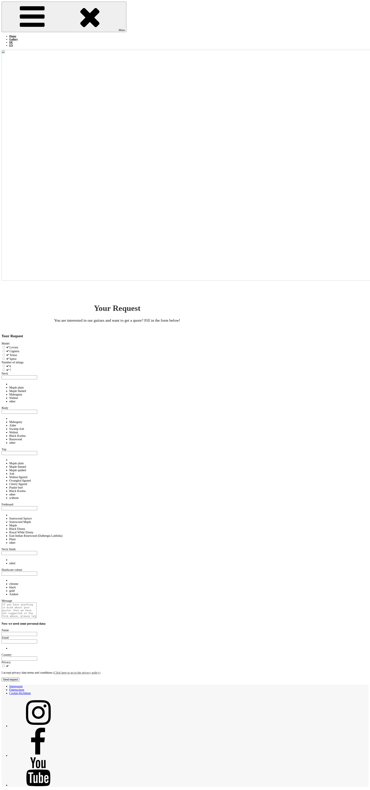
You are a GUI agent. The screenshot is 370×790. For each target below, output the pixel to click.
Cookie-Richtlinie (20, 693)
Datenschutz (16, 689)
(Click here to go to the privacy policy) (76, 672)
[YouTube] (38, 785)
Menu (122, 30)
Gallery (13, 39)
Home (12, 36)
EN (11, 45)
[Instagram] (38, 726)
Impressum (16, 686)
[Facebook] (38, 755)
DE (11, 42)
